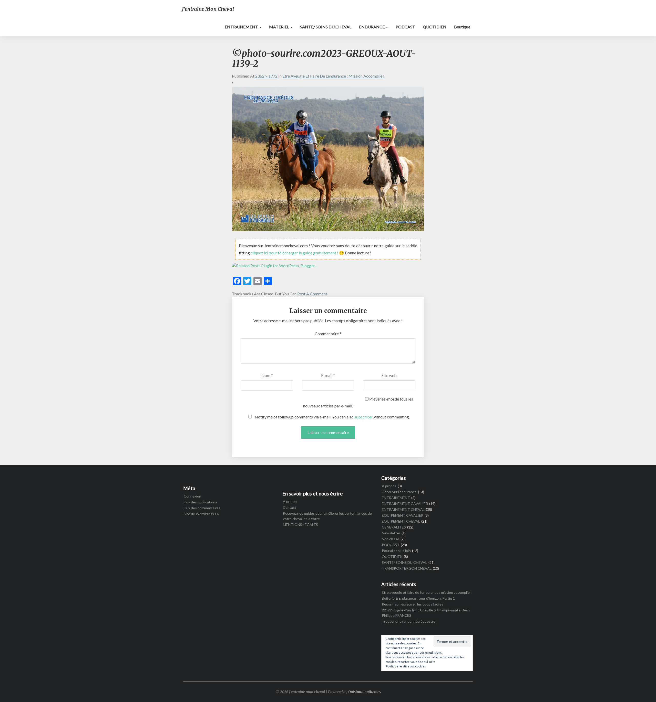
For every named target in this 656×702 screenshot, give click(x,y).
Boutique (462, 26)
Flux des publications (200, 502)
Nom (267, 375)
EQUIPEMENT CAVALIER (402, 515)
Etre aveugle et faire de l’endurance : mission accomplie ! (333, 75)
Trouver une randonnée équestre (408, 621)
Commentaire (328, 333)
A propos (290, 501)
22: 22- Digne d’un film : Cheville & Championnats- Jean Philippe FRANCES (426, 613)
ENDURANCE (372, 26)
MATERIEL (279, 26)
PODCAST (405, 26)
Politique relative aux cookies (406, 666)
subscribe (363, 416)
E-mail (328, 375)
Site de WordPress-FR (201, 514)
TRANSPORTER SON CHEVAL (407, 568)
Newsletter (391, 533)
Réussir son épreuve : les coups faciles (412, 604)
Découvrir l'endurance (399, 492)
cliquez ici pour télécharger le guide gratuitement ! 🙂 (298, 252)
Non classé (390, 539)
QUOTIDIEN (434, 26)
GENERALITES (394, 527)
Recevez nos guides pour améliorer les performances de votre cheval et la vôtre (327, 516)
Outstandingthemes (364, 691)
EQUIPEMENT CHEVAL (401, 521)
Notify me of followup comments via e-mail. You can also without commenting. (332, 416)
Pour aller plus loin (396, 550)
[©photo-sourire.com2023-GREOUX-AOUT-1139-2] (328, 160)
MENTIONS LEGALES (300, 524)
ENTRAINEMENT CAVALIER (405, 503)
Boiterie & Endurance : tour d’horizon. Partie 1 (418, 598)
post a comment (312, 293)
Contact (289, 507)
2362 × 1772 (266, 75)
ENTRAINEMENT (242, 26)
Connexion (192, 496)
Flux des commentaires (202, 508)
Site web (389, 375)
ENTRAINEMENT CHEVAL (403, 509)
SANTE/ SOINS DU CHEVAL (325, 26)
